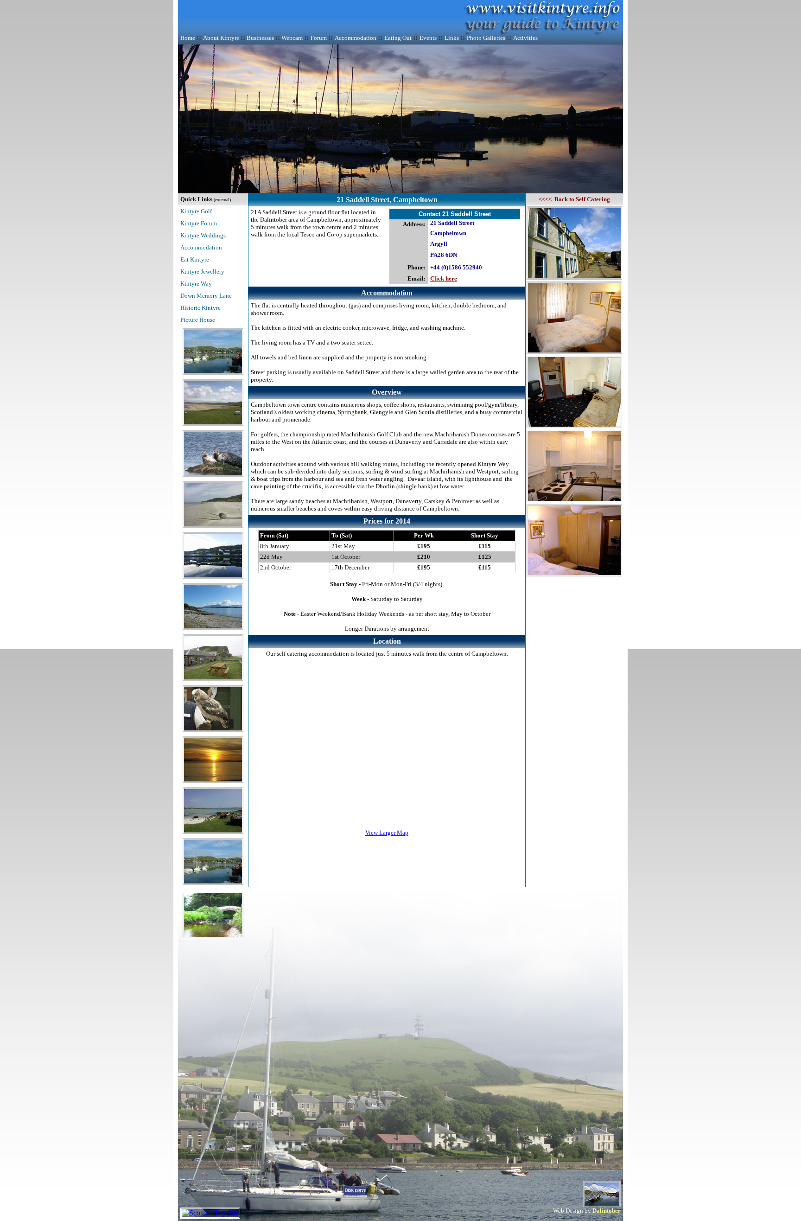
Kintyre (190, 235)
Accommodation (355, 37)
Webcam (292, 37)
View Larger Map (386, 832)
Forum (319, 37)
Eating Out (398, 37)
